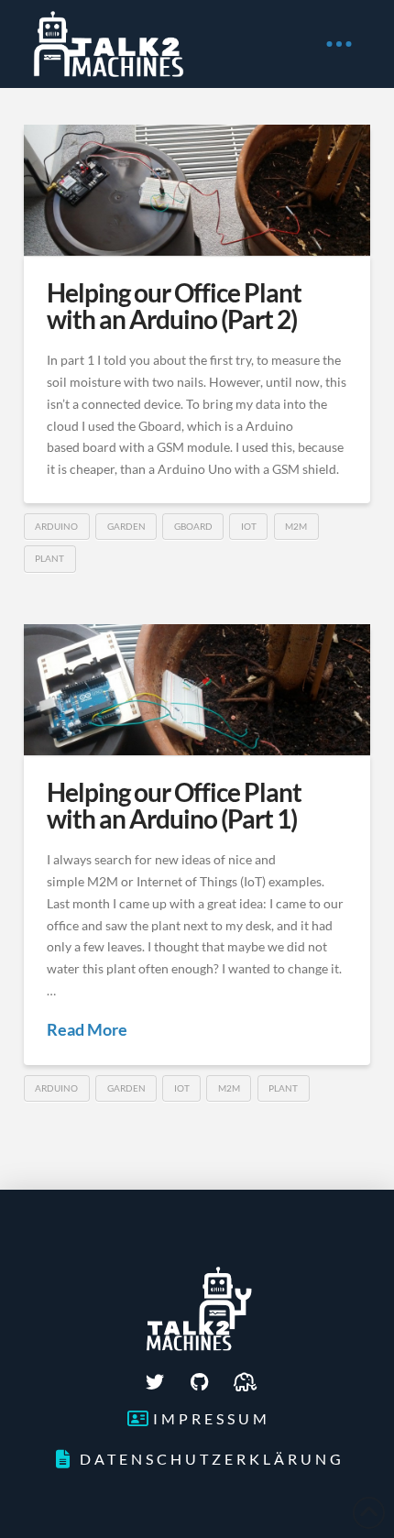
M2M (296, 526)
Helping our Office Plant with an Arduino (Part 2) (174, 306)
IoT (249, 526)
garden (126, 526)
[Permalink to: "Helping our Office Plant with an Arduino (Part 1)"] (197, 689)
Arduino (56, 526)
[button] (339, 44)
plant (49, 558)
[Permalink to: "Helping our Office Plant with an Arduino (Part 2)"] (197, 190)
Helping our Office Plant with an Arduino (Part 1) (174, 805)
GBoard (193, 526)
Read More (87, 1029)
